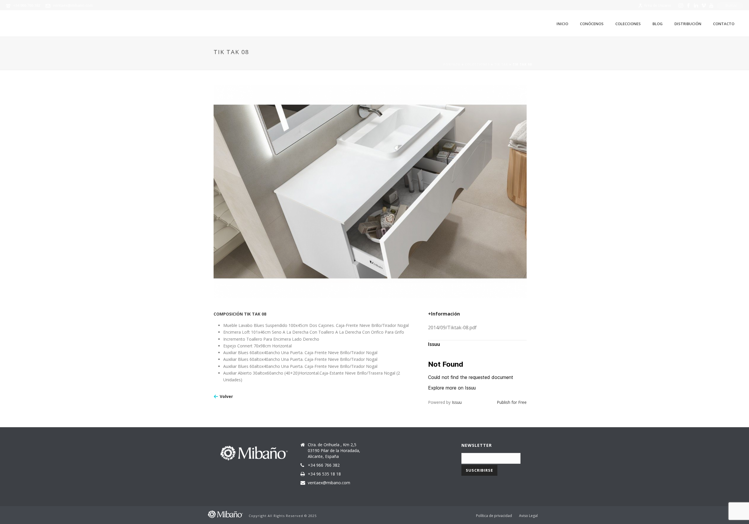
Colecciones (628, 23)
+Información (444, 314)
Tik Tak (501, 64)
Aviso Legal (528, 515)
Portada (452, 64)
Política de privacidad (494, 515)
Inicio (562, 23)
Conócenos (592, 23)
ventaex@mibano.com (73, 5)
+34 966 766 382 (26, 5)
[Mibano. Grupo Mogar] (225, 513)
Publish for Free (512, 402)
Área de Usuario (657, 5)
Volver (226, 396)
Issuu (457, 402)
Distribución (687, 23)
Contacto (723, 23)
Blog (657, 23)
